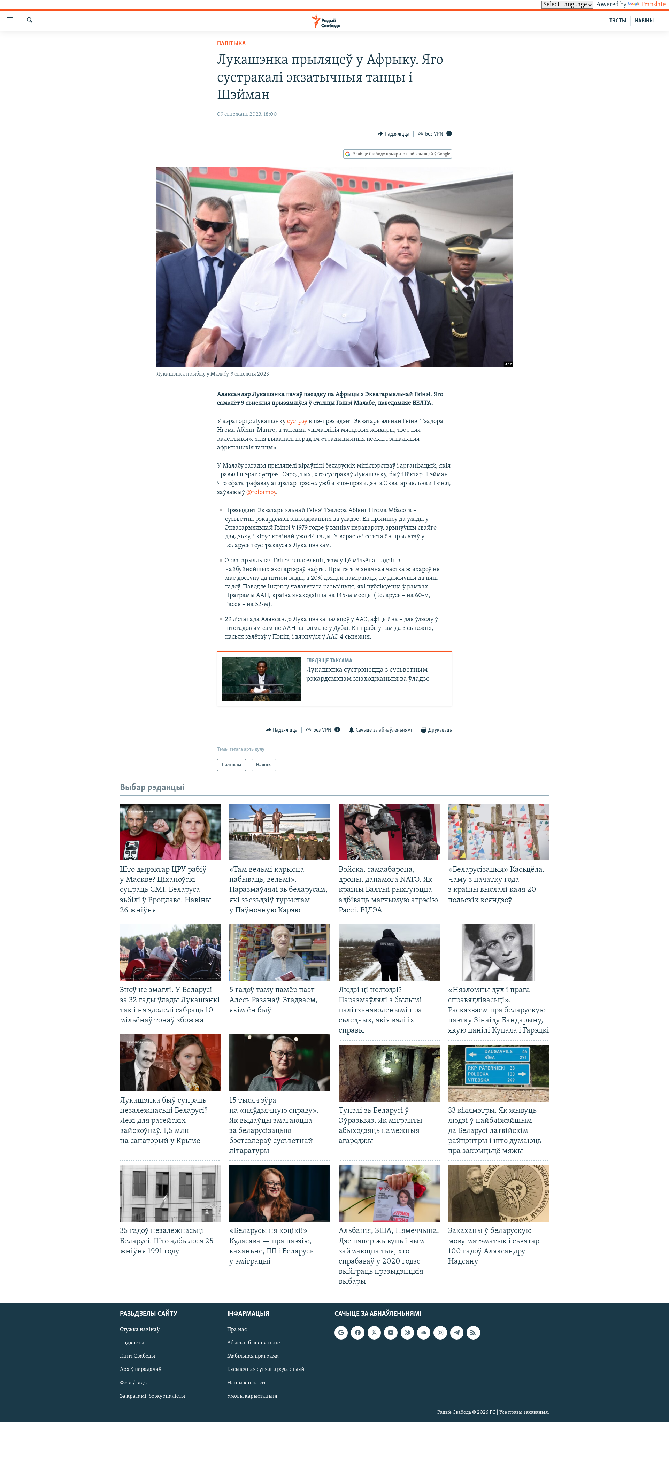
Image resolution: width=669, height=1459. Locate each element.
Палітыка (231, 44)
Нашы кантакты (247, 1383)
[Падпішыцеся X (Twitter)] (374, 1333)
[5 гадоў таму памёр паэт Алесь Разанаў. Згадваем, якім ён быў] (279, 952)
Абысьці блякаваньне (253, 1343)
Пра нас (237, 1330)
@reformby (261, 492)
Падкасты (132, 1343)
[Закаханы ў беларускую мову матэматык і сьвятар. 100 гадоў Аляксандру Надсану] (498, 1193)
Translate (653, 5)
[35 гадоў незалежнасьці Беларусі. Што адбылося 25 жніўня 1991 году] (170, 1193)
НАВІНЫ (644, 21)
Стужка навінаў (140, 1330)
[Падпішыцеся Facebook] (357, 1333)
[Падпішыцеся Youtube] (390, 1333)
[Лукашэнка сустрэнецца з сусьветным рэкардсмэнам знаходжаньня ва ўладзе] (261, 679)
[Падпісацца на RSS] (473, 1333)
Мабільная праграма (253, 1356)
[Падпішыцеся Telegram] (456, 1333)
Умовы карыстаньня (252, 1396)
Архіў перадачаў (140, 1370)
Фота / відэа (134, 1383)
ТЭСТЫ (617, 21)
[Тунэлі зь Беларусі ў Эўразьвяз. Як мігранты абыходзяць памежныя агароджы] (389, 1073)
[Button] (394, 134)
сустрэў (297, 421)
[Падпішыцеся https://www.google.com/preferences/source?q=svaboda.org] (341, 1333)
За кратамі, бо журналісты (152, 1396)
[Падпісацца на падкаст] (407, 1333)
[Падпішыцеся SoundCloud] (423, 1333)
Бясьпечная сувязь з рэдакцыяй (266, 1370)
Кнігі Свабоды (137, 1356)
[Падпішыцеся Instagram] (440, 1333)
